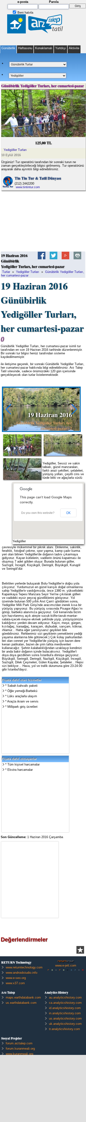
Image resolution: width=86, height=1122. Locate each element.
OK (68, 513)
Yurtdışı (60, 48)
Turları (15, 150)
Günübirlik (8, 48)
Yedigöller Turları (27, 272)
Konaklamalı (43, 48)
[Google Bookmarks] (65, 258)
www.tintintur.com (28, 187)
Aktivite (74, 48)
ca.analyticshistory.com (65, 1003)
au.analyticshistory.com (65, 997)
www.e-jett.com (65, 965)
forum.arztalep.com (19, 1043)
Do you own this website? (37, 513)
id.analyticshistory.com (65, 1008)
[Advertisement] (43, 221)
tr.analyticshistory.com (64, 1029)
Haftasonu (25, 48)
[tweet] (53, 258)
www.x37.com (15, 983)
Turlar (6, 272)
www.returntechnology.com (24, 967)
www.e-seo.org (16, 978)
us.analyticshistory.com (65, 1018)
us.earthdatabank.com (21, 1003)
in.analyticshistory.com (65, 1013)
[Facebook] (42, 258)
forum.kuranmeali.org (20, 1048)
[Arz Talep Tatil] (36, 32)
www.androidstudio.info (21, 972)
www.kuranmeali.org (19, 1054)
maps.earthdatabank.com (23, 997)
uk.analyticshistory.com (65, 1024)
